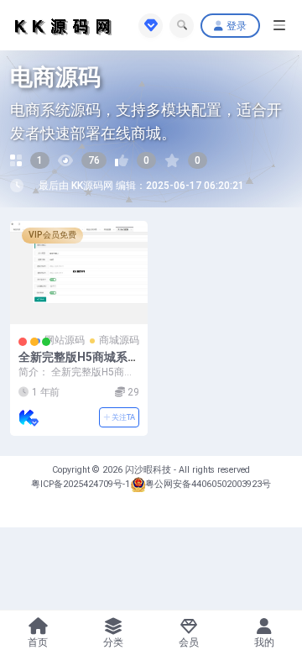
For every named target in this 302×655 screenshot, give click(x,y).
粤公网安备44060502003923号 (208, 484)
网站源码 (64, 340)
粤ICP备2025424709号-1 (80, 484)
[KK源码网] (28, 417)
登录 (236, 26)
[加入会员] (150, 25)
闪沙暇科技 (149, 469)
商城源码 (119, 340)
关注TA (122, 417)
